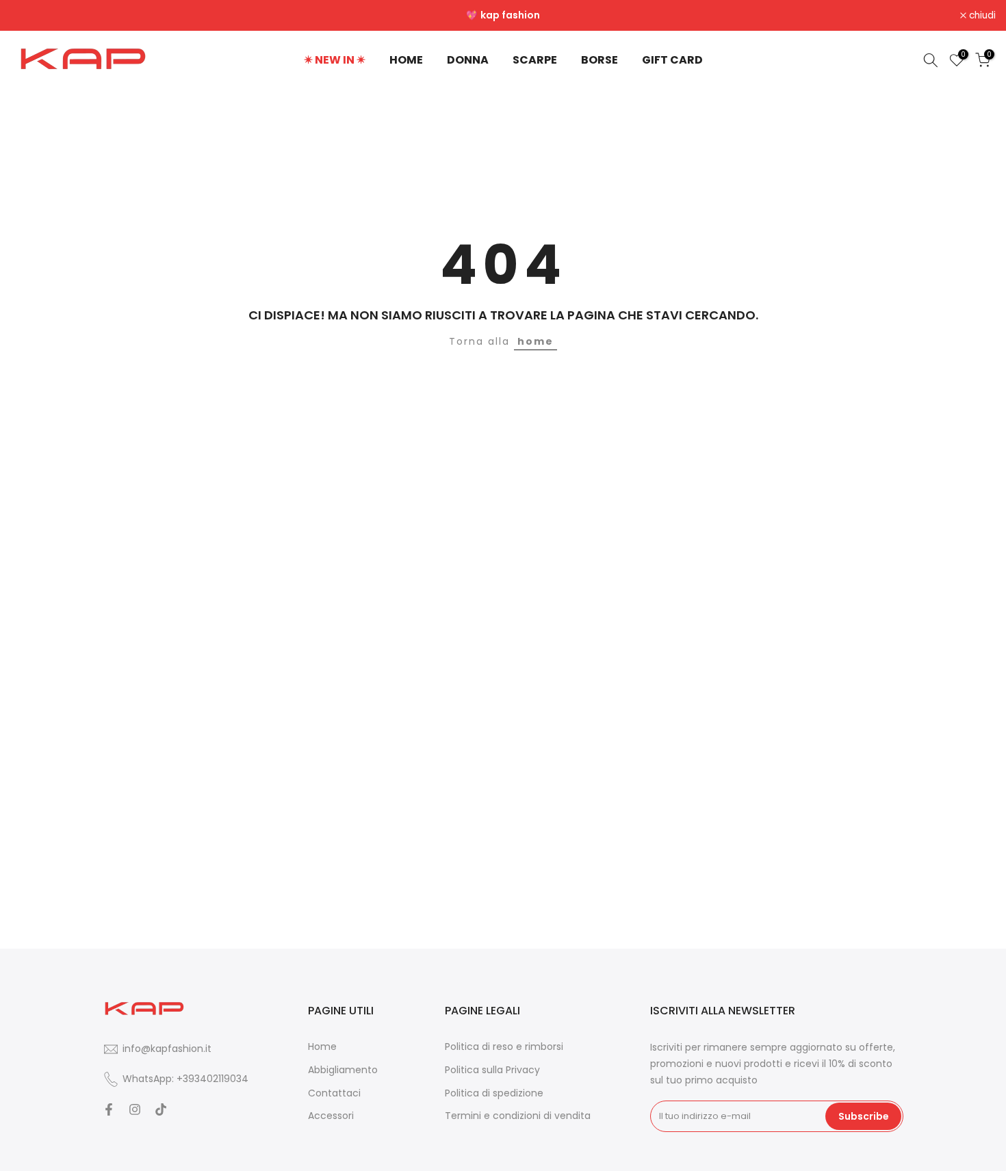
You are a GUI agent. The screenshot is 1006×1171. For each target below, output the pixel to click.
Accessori (331, 1115)
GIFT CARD (672, 60)
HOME (406, 60)
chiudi (31, 16)
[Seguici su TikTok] (161, 1109)
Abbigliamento (343, 1070)
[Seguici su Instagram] (135, 1109)
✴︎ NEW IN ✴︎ (334, 60)
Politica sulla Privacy (492, 1070)
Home (322, 1046)
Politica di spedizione (494, 1093)
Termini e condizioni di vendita (518, 1115)
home (535, 341)
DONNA (468, 60)
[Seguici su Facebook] (109, 1109)
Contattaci (334, 1093)
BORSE (599, 60)
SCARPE (535, 60)
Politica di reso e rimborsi (504, 1046)
